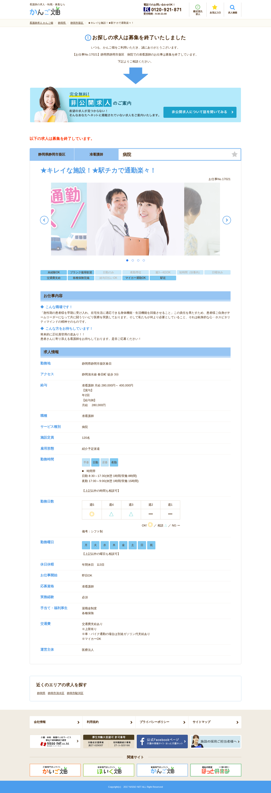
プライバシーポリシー (154, 722)
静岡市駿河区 (75, 693)
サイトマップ (201, 722)
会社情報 (40, 722)
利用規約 (93, 722)
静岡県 (41, 693)
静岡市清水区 (56, 693)
